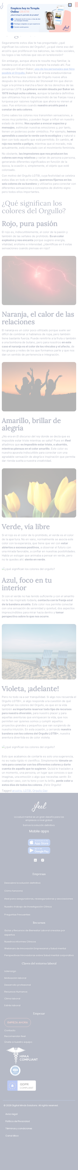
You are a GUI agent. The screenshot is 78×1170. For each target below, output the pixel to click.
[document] (39, 585)
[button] (70, 5)
